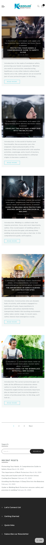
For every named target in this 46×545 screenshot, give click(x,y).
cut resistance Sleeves (21, 283)
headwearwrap (21, 202)
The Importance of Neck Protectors (15, 472)
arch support (32, 41)
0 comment (23, 45)
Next (31, 426)
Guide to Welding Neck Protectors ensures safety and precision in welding (23, 209)
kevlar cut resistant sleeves (22, 204)
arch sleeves (23, 41)
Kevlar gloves (23, 364)
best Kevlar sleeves (34, 43)
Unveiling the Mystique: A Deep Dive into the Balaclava (23, 481)
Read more (12, 81)
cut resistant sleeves (26, 361)
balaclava (24, 43)
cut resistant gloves (26, 285)
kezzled (31, 364)
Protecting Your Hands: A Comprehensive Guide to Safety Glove (23, 50)
